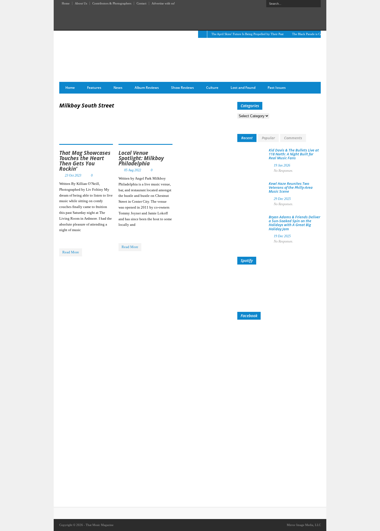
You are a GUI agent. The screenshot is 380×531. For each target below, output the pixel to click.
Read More (70, 252)
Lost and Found (243, 87)
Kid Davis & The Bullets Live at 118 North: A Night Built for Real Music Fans (294, 154)
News (117, 87)
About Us (81, 3)
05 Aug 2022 (132, 170)
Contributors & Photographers (111, 3)
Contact (141, 3)
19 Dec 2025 (282, 236)
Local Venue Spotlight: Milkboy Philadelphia (141, 158)
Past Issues (277, 87)
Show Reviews (182, 87)
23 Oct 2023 (73, 175)
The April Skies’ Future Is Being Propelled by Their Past (247, 34)
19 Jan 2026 (282, 165)
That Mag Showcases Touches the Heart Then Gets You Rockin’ (84, 160)
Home (66, 3)
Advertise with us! (163, 3)
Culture (212, 87)
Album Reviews (147, 87)
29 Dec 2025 (282, 199)
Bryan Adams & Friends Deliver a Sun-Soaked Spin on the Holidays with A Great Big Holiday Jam (294, 222)
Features (94, 87)
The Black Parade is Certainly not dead (317, 34)
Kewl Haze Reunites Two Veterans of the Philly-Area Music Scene (291, 187)
